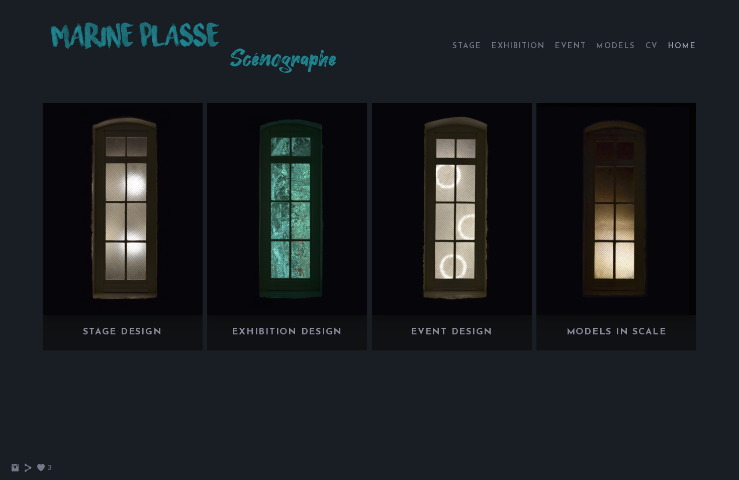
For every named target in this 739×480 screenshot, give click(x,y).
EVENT (570, 46)
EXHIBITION (518, 46)
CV (651, 46)
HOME (682, 46)
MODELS (615, 46)
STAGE (467, 46)
